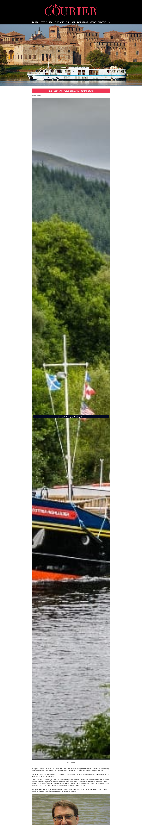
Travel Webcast (82, 22)
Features (35, 22)
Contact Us (102, 22)
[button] (109, 22)
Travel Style (59, 22)
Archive (93, 22)
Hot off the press (46, 22)
